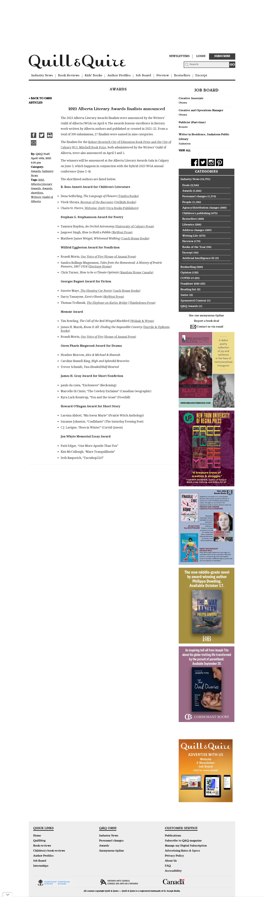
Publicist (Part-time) (192, 122)
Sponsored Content (193, 300)
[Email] (33, 143)
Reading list (188, 289)
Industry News (42, 75)
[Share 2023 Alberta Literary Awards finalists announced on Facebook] (33, 135)
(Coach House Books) (135, 238)
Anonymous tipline (111, 851)
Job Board (143, 75)
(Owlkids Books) (125, 202)
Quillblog (39, 841)
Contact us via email (210, 327)
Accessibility (173, 871)
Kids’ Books (93, 75)
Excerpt (201, 75)
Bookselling (188, 267)
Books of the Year (194, 247)
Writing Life (190, 236)
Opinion (185, 272)
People (187, 202)
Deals (186, 185)
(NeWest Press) (122, 232)
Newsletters (179, 56)
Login (200, 56)
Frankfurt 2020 (190, 284)
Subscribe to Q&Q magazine (183, 841)
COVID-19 (187, 278)
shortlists (37, 193)
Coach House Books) (126, 290)
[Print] (49, 135)
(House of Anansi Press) (120, 256)
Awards (36, 171)
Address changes (193, 230)
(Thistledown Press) (141, 303)
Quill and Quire (82, 63)
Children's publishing (196, 213)
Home (37, 835)
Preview (162, 75)
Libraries (188, 224)
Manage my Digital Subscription (186, 846)
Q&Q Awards (189, 306)
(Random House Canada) (136, 272)
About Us (171, 861)
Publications (173, 835)
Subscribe (222, 56)
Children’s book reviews (49, 851)
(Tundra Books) (128, 196)
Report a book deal (206, 321)
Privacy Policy (174, 856)
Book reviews (42, 846)
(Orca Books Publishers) (122, 208)
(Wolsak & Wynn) (142, 321)
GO (232, 65)
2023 (41, 180)
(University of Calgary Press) (134, 226)
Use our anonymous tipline (206, 315)
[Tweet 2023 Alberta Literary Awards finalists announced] (41, 135)
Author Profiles (119, 75)
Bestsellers (182, 75)
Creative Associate (191, 98)
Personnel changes (194, 196)
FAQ (168, 866)
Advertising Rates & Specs (182, 851)
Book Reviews (68, 75)
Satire (184, 295)
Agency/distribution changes (200, 208)
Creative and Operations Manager (201, 110)
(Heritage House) (100, 266)
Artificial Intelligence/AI (198, 258)
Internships (40, 866)
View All (185, 150)
